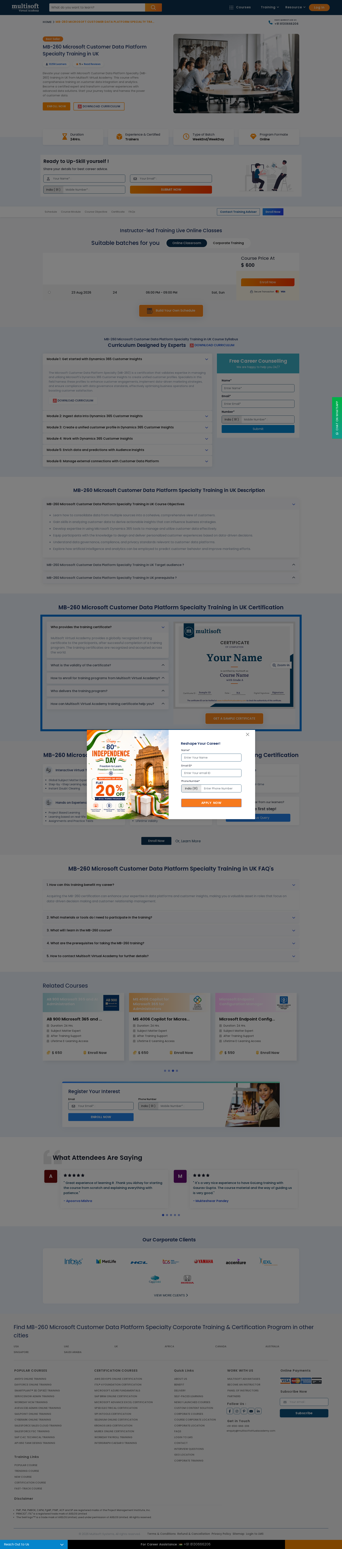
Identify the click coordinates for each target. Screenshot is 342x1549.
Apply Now (211, 803)
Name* (185, 750)
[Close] (247, 734)
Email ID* (186, 765)
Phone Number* (190, 781)
